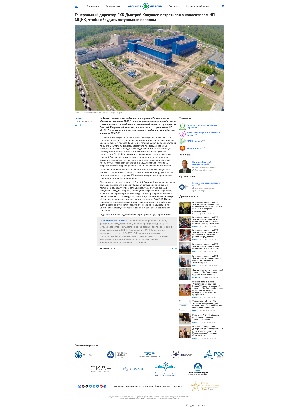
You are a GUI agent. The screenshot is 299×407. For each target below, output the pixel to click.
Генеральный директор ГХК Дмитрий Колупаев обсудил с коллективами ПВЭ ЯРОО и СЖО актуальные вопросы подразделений (207, 206)
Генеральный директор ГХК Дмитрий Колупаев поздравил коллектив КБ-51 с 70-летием (206, 246)
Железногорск (194, 148)
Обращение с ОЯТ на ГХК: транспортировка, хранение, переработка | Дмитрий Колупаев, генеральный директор (207, 304)
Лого (145, 6)
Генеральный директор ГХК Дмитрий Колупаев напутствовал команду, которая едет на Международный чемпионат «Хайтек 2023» (207, 331)
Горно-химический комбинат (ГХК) (208, 167)
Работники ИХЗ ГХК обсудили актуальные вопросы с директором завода (205, 317)
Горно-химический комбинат (114, 220)
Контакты (177, 386)
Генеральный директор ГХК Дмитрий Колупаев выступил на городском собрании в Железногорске (207, 259)
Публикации (93, 6)
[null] (76, 125)
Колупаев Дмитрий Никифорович (201, 163)
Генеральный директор (203, 170)
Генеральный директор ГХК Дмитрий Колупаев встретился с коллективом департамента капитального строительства (207, 220)
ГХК (113, 248)
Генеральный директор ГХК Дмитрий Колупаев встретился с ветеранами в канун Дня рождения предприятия (207, 233)
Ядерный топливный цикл (205, 188)
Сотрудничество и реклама (139, 386)
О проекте (119, 386)
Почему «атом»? (163, 386)
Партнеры (174, 6)
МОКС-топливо (194, 141)
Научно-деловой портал (197, 6)
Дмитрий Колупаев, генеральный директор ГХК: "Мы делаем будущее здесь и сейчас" (207, 272)
